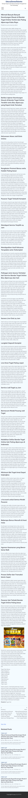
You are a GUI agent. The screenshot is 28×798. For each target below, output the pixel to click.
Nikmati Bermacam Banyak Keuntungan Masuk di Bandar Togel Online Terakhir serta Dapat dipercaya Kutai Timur (13, 736)
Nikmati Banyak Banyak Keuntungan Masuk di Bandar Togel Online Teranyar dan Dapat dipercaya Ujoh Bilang (13, 751)
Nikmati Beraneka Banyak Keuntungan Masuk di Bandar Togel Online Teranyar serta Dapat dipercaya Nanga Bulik (14, 765)
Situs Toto (3, 724)
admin (15, 25)
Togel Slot (8, 702)
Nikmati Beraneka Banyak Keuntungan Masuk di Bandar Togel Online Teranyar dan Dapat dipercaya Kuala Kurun (14, 780)
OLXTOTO (18, 794)
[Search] (25, 8)
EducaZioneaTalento (14, 2)
